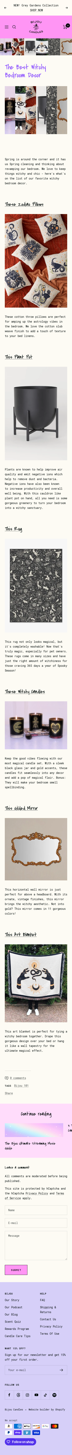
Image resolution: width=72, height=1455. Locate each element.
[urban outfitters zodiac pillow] (36, 261)
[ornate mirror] (36, 849)
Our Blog (11, 1314)
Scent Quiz (13, 1321)
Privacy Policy (37, 1193)
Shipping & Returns (48, 1310)
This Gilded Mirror (21, 808)
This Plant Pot (18, 357)
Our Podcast (13, 1307)
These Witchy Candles (25, 691)
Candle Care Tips (17, 1336)
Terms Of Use (49, 1333)
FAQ (42, 1300)
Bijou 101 (21, 1085)
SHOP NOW (36, 10)
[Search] (14, 27)
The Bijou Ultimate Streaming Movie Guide (30, 1146)
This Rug (13, 528)
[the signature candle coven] (36, 725)
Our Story (12, 1300)
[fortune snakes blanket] (36, 983)
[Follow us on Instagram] (27, 1394)
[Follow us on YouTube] (36, 1394)
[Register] (61, 1370)
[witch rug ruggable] (36, 585)
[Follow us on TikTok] (45, 1394)
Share (9, 1093)
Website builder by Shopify (47, 1409)
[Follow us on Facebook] (9, 1394)
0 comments (18, 1078)
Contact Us (48, 1319)
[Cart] (65, 27)
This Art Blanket (21, 934)
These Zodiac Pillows (24, 204)
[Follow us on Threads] (18, 1394)
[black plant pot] (36, 413)
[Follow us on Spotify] (54, 1394)
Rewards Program (17, 1328)
